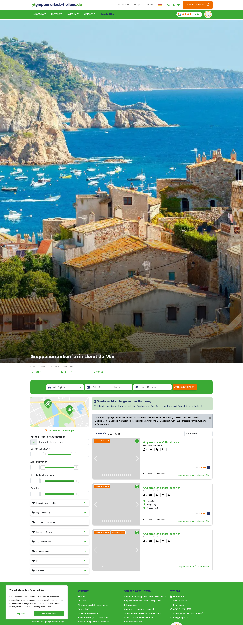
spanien (42, 366)
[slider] (45, 454)
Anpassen (21, 613)
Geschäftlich (107, 14)
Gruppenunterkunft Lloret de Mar (194, 474)
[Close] (209, 418)
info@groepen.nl (180, 617)
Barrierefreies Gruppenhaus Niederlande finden (145, 596)
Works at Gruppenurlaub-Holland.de (93, 621)
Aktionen (88, 14)
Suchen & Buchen (196, 5)
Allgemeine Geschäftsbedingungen (93, 605)
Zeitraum (71, 14)
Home (32, 366)
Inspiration (123, 5)
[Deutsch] (161, 5)
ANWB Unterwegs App (88, 613)
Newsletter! (83, 609)
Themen (55, 14)
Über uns (82, 600)
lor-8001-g (66, 372)
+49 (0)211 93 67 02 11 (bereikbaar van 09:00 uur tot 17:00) (188, 611)
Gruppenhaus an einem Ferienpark (139, 609)
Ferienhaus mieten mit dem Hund (138, 617)
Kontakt (149, 5)
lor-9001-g (97, 372)
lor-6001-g (35, 372)
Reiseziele (38, 14)
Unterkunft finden (184, 387)
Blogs (137, 5)
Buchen (81, 596)
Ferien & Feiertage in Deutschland (93, 617)
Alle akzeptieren (49, 613)
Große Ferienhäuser (133, 621)
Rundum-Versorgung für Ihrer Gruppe (48, 621)
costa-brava (54, 366)
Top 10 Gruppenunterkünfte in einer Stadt (142, 613)
